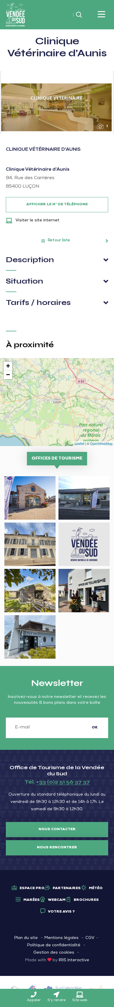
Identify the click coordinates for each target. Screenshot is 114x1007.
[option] (57, 102)
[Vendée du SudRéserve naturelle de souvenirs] (15, 15)
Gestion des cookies (53, 953)
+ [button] (8, 365)
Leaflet (79, 443)
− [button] (8, 374)
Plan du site (26, 938)
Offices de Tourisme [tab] (57, 459)
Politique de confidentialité (53, 945)
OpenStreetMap (101, 443)
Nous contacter (57, 829)
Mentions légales (61, 938)
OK (95, 728)
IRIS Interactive (74, 960)
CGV (89, 938)
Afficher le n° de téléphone (57, 204)
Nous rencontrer (57, 848)
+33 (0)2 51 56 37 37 (63, 782)
